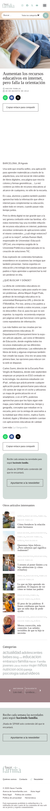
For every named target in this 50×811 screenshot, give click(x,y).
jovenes (8, 665)
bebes (7, 657)
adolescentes (38, 533)
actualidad (12, 652)
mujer (33, 665)
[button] (44, 5)
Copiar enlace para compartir (20, 107)
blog (16, 657)
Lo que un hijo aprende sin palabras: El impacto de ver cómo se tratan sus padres (31, 587)
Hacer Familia (25, 520)
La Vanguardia (20, 427)
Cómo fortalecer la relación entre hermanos (31, 525)
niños (21, 516)
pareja (21, 576)
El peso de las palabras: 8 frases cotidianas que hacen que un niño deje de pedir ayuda (31, 607)
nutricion (9, 669)
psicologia (31, 540)
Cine (20, 657)
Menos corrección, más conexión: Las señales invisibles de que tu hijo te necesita (31, 629)
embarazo (10, 661)
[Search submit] (46, 15)
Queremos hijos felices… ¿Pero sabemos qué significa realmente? (32, 548)
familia (42, 516)
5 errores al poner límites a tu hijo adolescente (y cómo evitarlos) (32, 567)
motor (24, 665)
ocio (20, 669)
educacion (31, 516)
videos (34, 673)
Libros (17, 665)
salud (23, 673)
